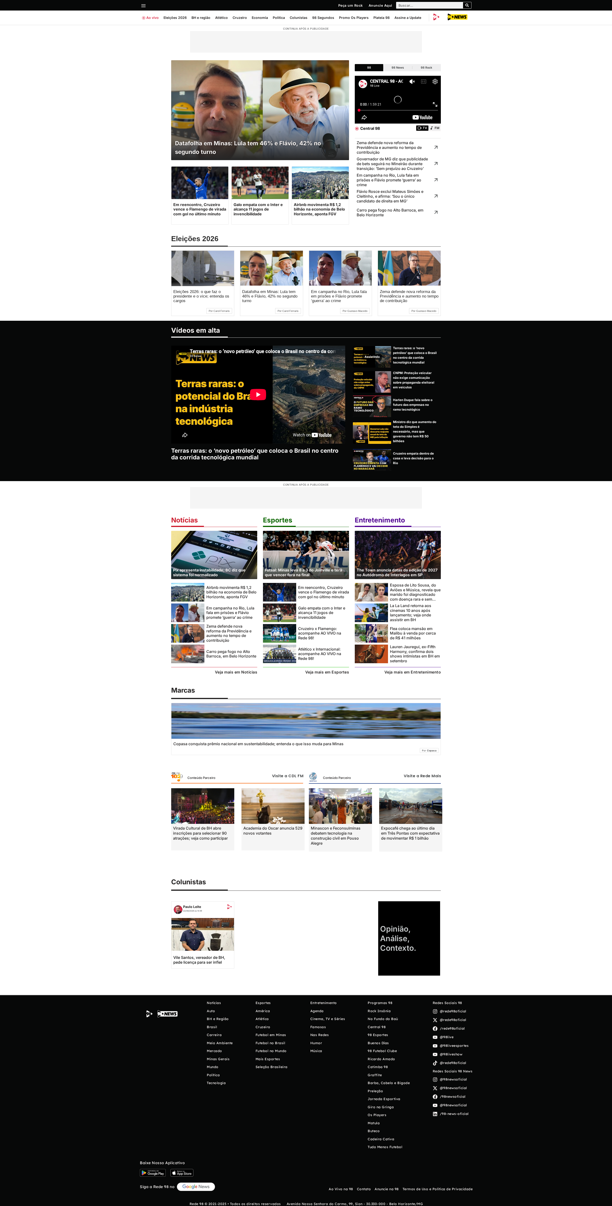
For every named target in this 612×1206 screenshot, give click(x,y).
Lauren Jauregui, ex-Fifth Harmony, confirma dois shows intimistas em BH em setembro (415, 653)
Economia (260, 18)
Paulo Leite (192, 907)
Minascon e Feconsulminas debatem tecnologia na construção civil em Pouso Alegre (336, 836)
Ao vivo (152, 18)
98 (369, 67)
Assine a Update (407, 18)
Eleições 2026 (175, 18)
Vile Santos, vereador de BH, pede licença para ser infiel (199, 960)
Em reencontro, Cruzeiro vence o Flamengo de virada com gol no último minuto (323, 592)
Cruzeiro (240, 18)
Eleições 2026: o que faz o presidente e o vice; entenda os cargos (201, 296)
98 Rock (426, 67)
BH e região (200, 18)
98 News (398, 67)
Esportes (277, 520)
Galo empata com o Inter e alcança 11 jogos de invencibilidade (321, 613)
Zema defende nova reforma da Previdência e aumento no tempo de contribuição (409, 296)
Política (279, 18)
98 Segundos (323, 18)
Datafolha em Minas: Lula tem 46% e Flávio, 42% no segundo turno (269, 296)
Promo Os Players (354, 18)
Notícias (184, 520)
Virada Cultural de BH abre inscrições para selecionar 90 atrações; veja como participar (200, 833)
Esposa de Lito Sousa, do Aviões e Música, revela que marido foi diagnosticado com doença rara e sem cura (415, 594)
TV (425, 128)
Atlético (221, 18)
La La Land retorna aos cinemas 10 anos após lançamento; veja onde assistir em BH (410, 612)
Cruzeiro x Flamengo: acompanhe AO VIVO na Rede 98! (319, 633)
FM (437, 128)
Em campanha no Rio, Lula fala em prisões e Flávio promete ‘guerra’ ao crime (339, 296)
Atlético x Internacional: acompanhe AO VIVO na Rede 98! (319, 654)
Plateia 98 (381, 18)
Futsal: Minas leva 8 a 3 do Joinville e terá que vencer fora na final (303, 572)
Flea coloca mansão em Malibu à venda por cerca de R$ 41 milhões (413, 633)
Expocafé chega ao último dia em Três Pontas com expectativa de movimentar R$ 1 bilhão (410, 833)
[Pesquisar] (467, 5)
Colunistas (298, 18)
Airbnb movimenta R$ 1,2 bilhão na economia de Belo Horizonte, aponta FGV (231, 592)
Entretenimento (380, 520)
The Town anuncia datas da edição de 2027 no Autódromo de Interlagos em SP (397, 572)
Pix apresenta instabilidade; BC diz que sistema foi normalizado (209, 572)
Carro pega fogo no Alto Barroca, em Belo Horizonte (231, 653)
